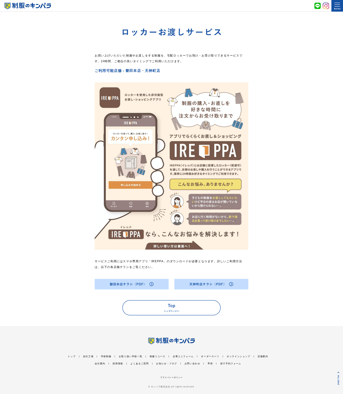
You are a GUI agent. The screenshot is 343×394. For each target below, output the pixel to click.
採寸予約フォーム (230, 363)
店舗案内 (263, 356)
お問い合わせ (192, 363)
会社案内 (100, 363)
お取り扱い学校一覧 (130, 356)
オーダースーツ (210, 356)
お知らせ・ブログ (166, 363)
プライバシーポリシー (171, 377)
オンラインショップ (238, 356)
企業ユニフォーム (183, 356)
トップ (72, 356)
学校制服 (106, 356)
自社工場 (88, 356)
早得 (210, 363)
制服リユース (157, 356)
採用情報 (118, 363)
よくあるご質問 (139, 363)
